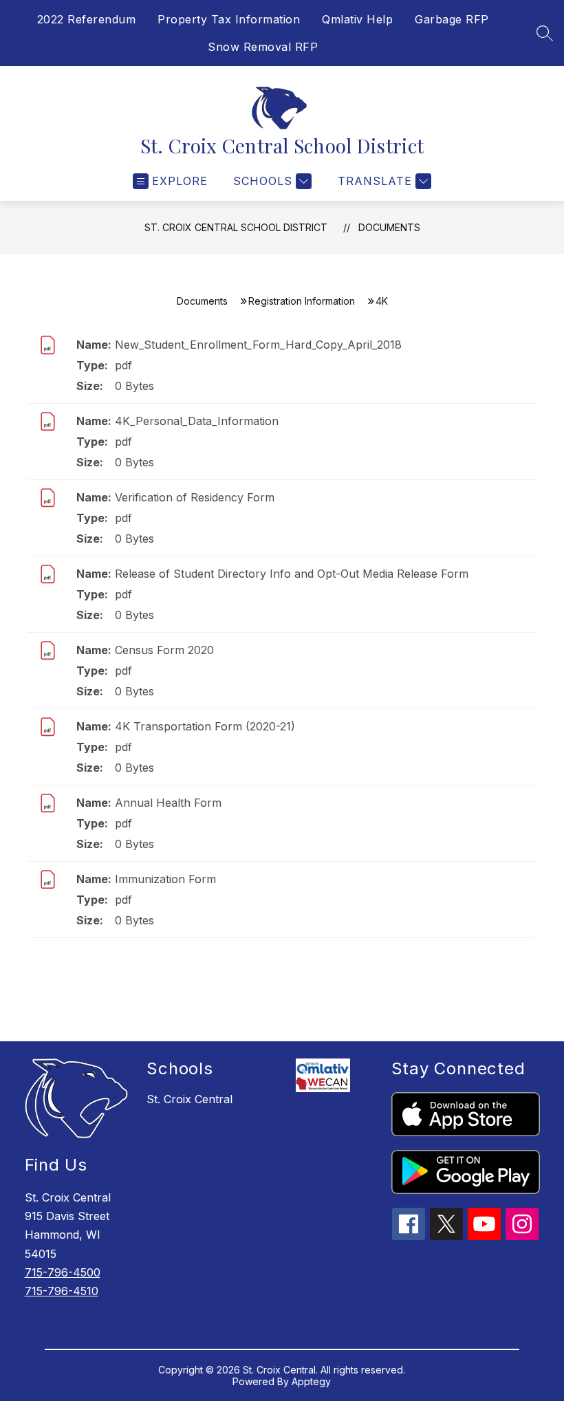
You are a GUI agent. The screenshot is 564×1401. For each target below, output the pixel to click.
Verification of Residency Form (194, 497)
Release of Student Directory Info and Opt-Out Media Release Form (291, 573)
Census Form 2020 (164, 650)
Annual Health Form (168, 803)
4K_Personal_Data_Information (197, 421)
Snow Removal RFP (263, 47)
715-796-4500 (62, 1272)
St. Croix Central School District (235, 227)
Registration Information (301, 301)
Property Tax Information (229, 19)
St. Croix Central (189, 1099)
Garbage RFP (452, 19)
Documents (389, 227)
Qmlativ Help (357, 19)
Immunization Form (165, 879)
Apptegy (311, 1381)
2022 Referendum (86, 19)
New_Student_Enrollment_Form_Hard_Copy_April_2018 (258, 344)
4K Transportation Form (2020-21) (205, 726)
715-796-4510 (61, 1291)
